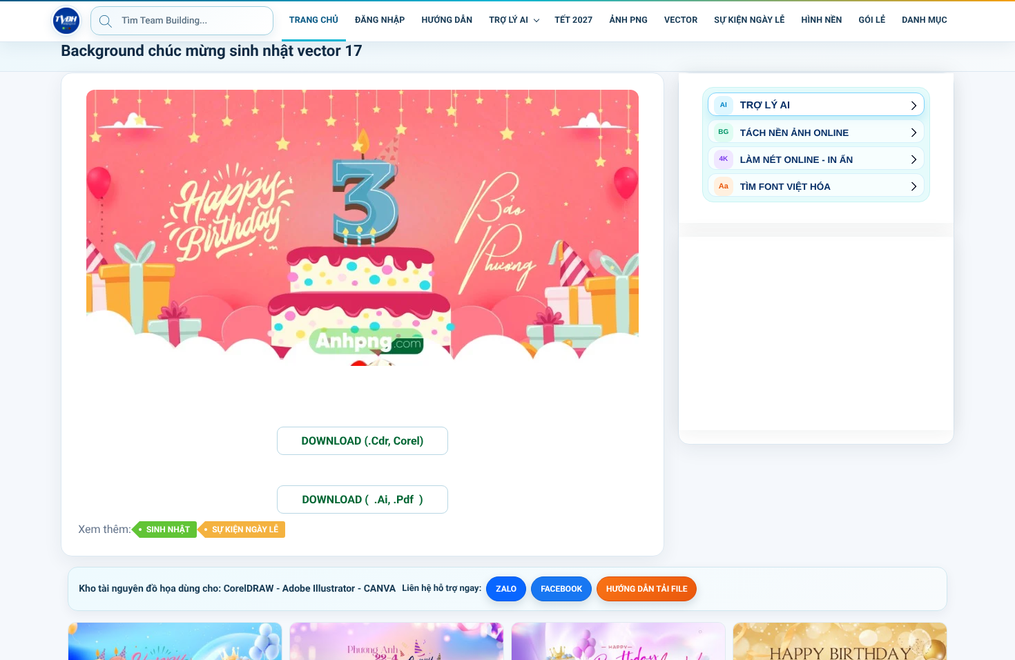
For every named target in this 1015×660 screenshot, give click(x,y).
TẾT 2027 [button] (573, 20)
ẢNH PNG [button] (628, 20)
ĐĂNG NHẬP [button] (380, 20)
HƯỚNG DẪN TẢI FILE (646, 589)
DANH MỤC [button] (924, 20)
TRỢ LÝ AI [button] (508, 20)
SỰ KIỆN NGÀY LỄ (245, 529)
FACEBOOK (561, 589)
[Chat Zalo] (965, 20)
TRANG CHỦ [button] (313, 20)
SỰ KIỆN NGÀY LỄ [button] (749, 20)
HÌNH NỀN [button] (821, 20)
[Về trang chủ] (66, 21)
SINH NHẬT (168, 529)
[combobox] (181, 20)
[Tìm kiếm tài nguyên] (105, 21)
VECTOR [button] (680, 20)
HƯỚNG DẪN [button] (446, 20)
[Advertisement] (816, 333)
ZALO (506, 589)
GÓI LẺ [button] (872, 20)
